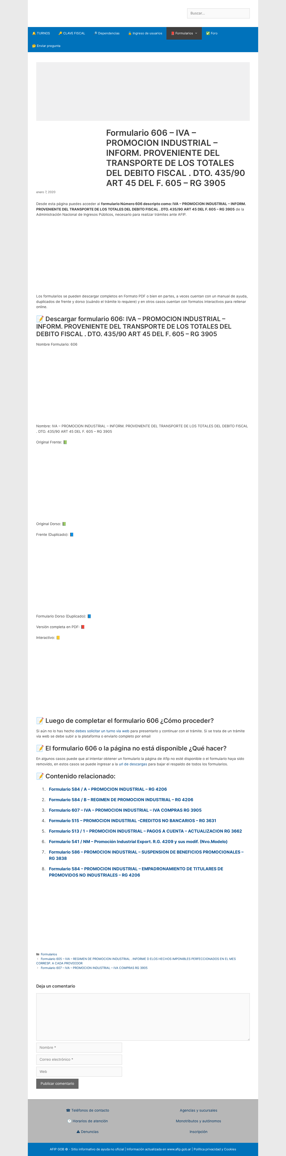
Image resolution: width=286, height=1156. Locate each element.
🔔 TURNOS (41, 33)
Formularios (49, 954)
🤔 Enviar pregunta (46, 46)
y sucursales (206, 1110)
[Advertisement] (143, 91)
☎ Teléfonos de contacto (87, 1110)
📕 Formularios (182, 33)
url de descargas (133, 764)
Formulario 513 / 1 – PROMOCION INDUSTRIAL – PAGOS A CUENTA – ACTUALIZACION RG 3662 (145, 831)
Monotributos (187, 1121)
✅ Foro (212, 33)
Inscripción (198, 1132)
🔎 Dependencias (106, 33)
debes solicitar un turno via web (102, 731)
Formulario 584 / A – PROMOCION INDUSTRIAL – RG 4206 (108, 789)
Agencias (188, 1110)
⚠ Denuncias (87, 1132)
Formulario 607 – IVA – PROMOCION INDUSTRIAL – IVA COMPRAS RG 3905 (125, 810)
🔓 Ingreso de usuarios (145, 33)
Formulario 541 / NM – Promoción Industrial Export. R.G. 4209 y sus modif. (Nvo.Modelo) (138, 841)
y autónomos (210, 1121)
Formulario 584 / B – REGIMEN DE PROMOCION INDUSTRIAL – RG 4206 (121, 799)
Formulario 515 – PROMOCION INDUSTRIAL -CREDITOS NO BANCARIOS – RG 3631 (132, 820)
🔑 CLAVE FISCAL (71, 33)
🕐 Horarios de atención (87, 1121)
